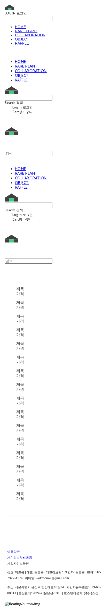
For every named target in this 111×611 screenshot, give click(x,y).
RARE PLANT (26, 31)
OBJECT (22, 39)
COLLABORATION (30, 35)
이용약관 (13, 552)
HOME (20, 27)
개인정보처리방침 (19, 557)
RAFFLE (22, 43)
